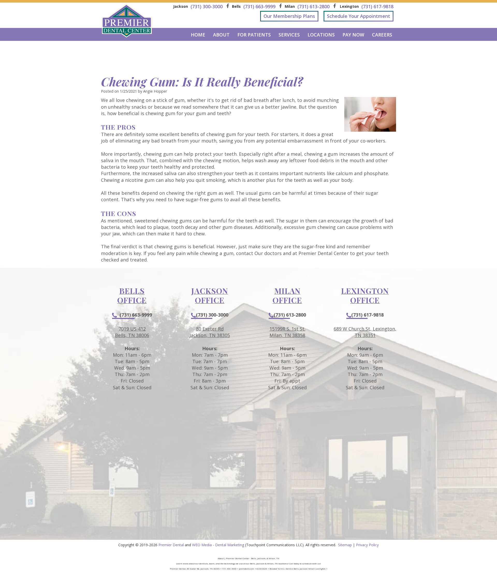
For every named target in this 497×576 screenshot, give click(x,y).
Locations (321, 35)
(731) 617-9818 (367, 315)
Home (198, 35)
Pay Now (353, 35)
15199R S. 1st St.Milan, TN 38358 (287, 332)
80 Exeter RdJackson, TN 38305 (209, 332)
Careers (382, 35)
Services (289, 35)
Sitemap (345, 544)
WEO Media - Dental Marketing (218, 544)
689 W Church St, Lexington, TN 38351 (365, 332)
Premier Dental (171, 544)
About (221, 35)
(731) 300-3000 (212, 315)
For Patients (254, 35)
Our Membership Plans (289, 16)
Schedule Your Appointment (358, 16)
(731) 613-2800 (290, 315)
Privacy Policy (367, 544)
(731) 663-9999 (136, 315)
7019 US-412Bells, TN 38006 (132, 332)
